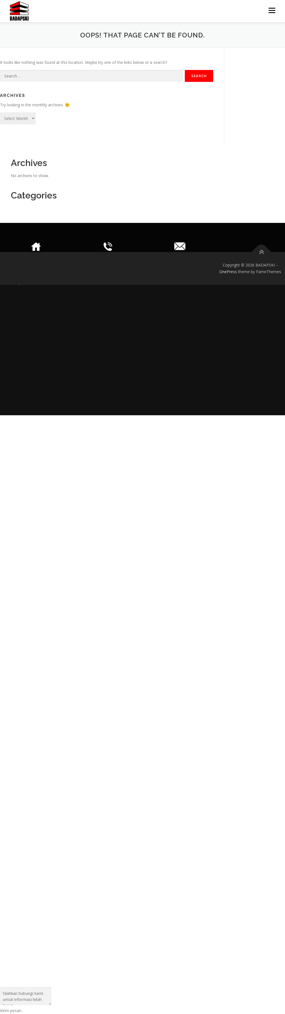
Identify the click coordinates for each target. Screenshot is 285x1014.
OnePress (228, 271)
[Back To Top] (261, 252)
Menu (272, 10)
